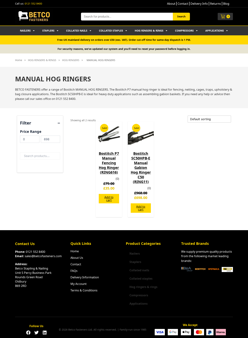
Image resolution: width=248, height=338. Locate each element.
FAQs (74, 271)
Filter (25, 123)
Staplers (48, 30)
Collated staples (111, 30)
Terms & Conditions (83, 290)
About (171, 3)
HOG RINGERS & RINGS (42, 60)
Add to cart (108, 198)
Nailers (25, 30)
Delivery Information (84, 277)
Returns (215, 3)
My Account (78, 284)
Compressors (184, 30)
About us (76, 258)
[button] (28, 331)
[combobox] (127, 16)
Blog (226, 3)
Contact (183, 3)
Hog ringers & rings (149, 30)
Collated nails (76, 30)
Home (18, 60)
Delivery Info (199, 3)
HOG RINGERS (70, 60)
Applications (214, 30)
